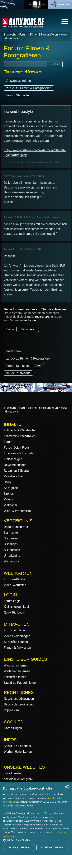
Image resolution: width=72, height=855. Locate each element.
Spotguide (11, 488)
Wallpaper (10, 505)
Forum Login (12, 601)
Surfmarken (11, 532)
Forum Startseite (17, 95)
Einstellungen (13, 728)
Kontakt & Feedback (18, 746)
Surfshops (11, 544)
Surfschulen (12, 550)
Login (10, 329)
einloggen (30, 320)
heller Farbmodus (18, 373)
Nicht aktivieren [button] (52, 847)
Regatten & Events (17, 470)
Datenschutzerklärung (19, 704)
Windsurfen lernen (16, 665)
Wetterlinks (12, 561)
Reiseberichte (13, 476)
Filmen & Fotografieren (44, 34)
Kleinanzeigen (13, 459)
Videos (8, 499)
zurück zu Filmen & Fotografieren (28, 88)
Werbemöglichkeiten (18, 751)
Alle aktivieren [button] (18, 847)
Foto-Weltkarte (14, 579)
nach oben (13, 351)
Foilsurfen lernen (15, 677)
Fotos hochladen (15, 630)
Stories (9, 493)
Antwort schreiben (18, 80)
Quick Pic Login (14, 612)
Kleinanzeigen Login (17, 607)
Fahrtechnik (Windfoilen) (20, 436)
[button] (36, 840)
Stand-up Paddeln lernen (20, 683)
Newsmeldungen (15, 465)
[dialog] (36, 818)
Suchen (55, 64)
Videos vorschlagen (17, 636)
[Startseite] (23, 25)
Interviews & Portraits (19, 453)
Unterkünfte (12, 555)
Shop (7, 482)
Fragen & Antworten (17, 647)
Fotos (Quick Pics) (16, 447)
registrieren (42, 316)
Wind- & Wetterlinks (17, 511)
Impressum (11, 710)
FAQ (38, 365)
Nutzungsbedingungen (19, 698)
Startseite (10, 34)
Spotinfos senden (16, 642)
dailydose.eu (12, 779)
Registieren (28, 329)
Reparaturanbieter (16, 527)
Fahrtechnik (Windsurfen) (20, 430)
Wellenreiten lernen (17, 671)
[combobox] (67, 787)
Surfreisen (11, 538)
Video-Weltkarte (15, 585)
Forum (23, 34)
